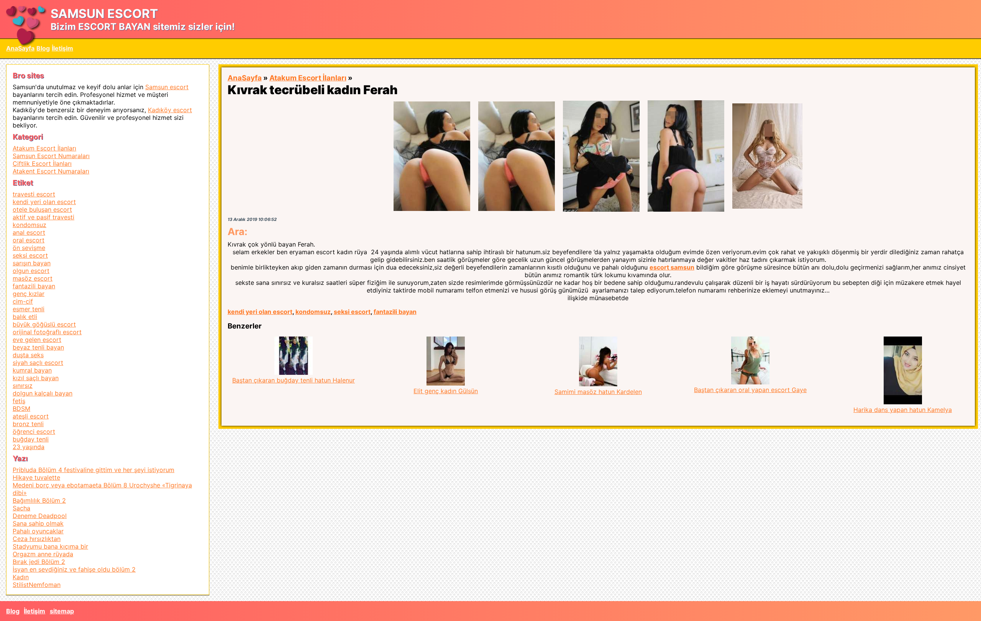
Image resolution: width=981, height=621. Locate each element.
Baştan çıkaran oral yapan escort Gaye (750, 390)
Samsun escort (167, 87)
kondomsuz (313, 311)
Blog (43, 48)
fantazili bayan (395, 311)
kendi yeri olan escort (260, 311)
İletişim (62, 48)
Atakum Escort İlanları (307, 78)
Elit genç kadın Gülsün (445, 391)
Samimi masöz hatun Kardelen (598, 391)
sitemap (62, 611)
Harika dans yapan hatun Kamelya (902, 409)
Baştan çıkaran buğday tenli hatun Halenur (293, 380)
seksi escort (352, 311)
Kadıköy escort (170, 110)
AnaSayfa (20, 48)
